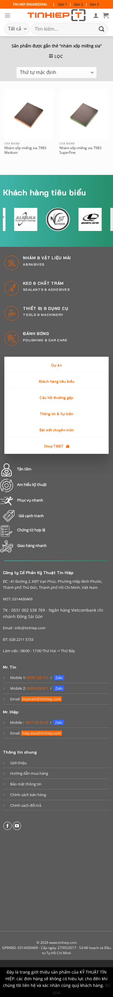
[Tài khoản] (96, 15)
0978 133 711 (38, 677)
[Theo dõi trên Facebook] (7, 826)
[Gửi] (101, 28)
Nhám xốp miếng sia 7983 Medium (25, 150)
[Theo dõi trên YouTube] (17, 826)
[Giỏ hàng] (106, 15)
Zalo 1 (62, 4)
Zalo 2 (78, 4)
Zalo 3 (94, 4)
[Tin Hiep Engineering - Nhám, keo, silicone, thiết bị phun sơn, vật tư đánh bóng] (56, 15)
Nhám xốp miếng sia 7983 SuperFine (80, 150)
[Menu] (7, 15)
